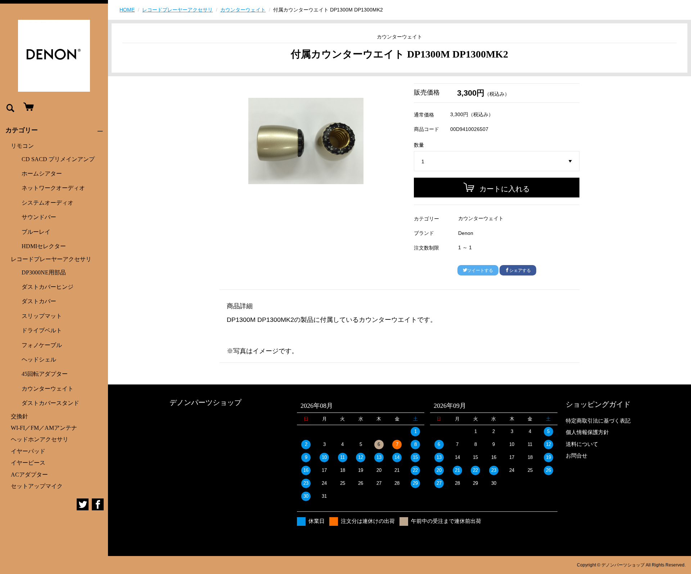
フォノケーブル (42, 345)
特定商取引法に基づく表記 (598, 421)
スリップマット (42, 316)
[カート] (27, 107)
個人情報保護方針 (587, 432)
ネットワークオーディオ (53, 188)
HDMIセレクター (44, 246)
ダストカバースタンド (50, 403)
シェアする (520, 270)
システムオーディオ (47, 203)
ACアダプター (29, 475)
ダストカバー (39, 301)
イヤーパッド (28, 451)
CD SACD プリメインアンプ (58, 159)
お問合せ (576, 455)
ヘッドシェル (39, 359)
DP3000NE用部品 (44, 272)
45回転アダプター (45, 374)
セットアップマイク (37, 486)
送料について (582, 444)
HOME (127, 10)
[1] (496, 161)
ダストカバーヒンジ (47, 287)
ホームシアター (42, 173)
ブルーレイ (36, 232)
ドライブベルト (42, 330)
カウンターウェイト (47, 389)
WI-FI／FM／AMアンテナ (44, 428)
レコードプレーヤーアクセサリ (51, 259)
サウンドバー (39, 217)
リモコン (22, 146)
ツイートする (480, 270)
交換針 (19, 416)
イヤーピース (28, 463)
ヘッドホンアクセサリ (39, 439)
